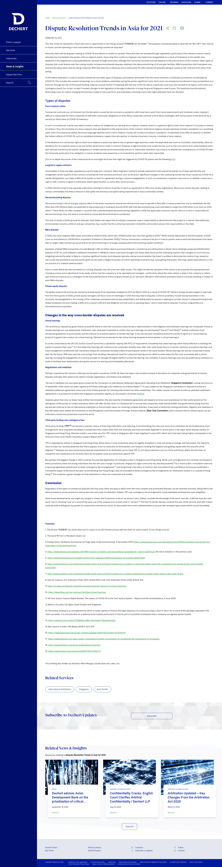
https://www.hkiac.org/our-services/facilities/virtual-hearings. (77, 592)
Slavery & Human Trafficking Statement (103, 864)
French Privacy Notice (196, 862)
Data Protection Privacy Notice (128, 862)
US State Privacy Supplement (178, 862)
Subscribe (151, 716)
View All (55, 813)
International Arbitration (59, 689)
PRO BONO (174, 2)
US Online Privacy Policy (97, 862)
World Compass (94, 847)
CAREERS (209, 2)
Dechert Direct (51, 847)
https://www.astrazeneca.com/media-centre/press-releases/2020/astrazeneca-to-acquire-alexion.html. (96, 558)
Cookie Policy (112, 862)
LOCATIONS (151, 2)
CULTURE (162, 2)
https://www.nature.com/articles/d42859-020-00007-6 (74, 651)
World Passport (94, 851)
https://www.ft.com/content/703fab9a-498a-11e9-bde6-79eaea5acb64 (81, 620)
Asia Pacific (102, 689)
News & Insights (59, 18)
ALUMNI (197, 2)
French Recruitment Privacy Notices (78, 864)
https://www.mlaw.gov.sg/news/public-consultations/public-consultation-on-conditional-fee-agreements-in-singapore (103, 639)
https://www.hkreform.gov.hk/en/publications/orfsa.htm (74, 645)
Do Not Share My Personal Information (129, 864)
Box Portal (49, 851)
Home (47, 18)
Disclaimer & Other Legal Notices (77, 862)
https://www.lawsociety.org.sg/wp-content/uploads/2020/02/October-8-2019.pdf (86, 633)
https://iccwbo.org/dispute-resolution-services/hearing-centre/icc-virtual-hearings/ (87, 586)
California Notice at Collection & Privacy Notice (153, 862)
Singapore (84, 689)
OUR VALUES (186, 2)
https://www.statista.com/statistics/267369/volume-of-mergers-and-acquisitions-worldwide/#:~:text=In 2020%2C (101, 551)
